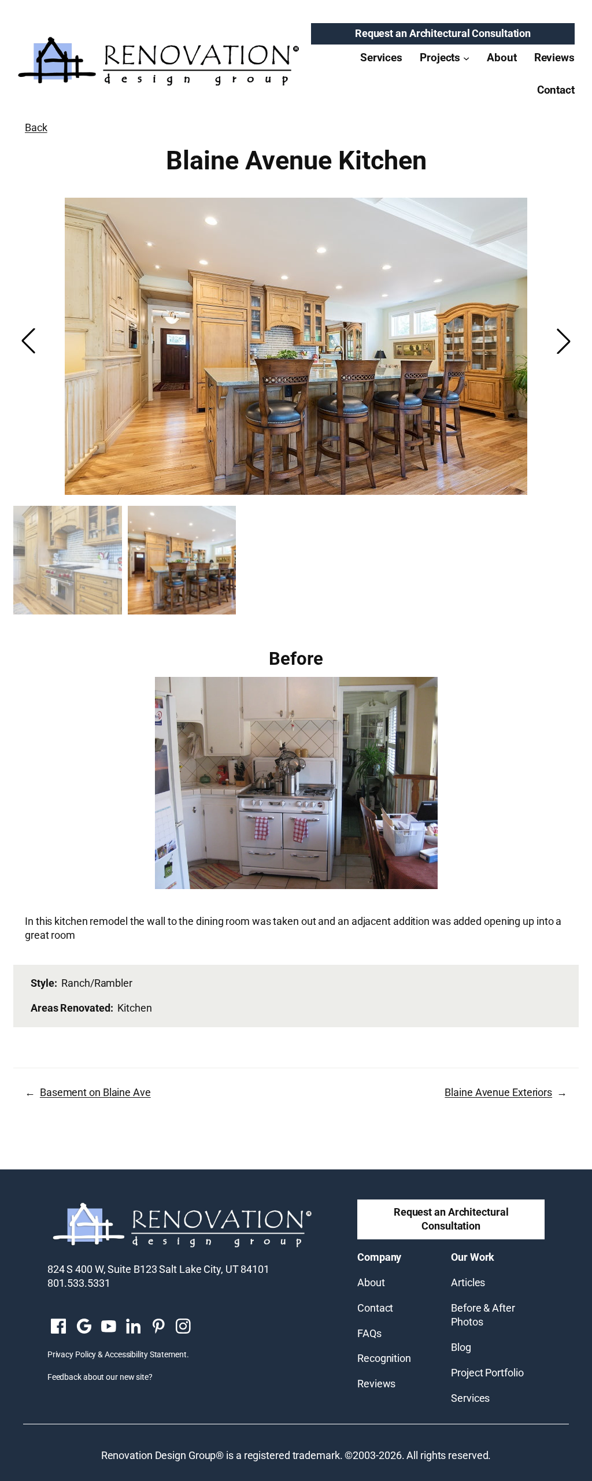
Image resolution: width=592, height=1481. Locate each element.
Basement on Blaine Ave (95, 1092)
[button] (563, 341)
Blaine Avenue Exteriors (498, 1092)
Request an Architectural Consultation (443, 33)
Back (36, 128)
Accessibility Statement (146, 1354)
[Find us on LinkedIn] (133, 1327)
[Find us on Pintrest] (158, 1327)
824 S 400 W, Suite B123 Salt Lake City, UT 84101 (158, 1269)
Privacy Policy (72, 1354)
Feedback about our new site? (100, 1377)
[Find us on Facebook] (59, 1327)
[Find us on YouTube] (108, 1327)
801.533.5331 (78, 1283)
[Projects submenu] (466, 57)
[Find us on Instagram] (183, 1327)
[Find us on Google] (83, 1327)
